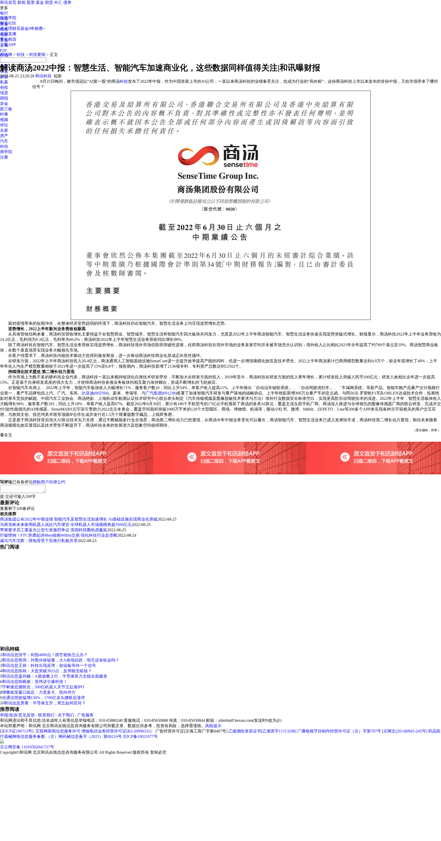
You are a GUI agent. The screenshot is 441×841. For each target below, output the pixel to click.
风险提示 (213, 726)
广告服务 (85, 715)
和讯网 (6, 54)
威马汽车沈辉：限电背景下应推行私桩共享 (39, 540)
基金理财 (8, 28)
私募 (4, 82)
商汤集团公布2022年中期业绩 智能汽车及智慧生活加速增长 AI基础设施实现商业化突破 (78, 519)
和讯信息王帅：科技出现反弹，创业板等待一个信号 (49, 665)
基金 (40, 2)
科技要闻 (37, 54)
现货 (4, 93)
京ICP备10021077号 (140, 736)
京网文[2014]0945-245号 (404, 731)
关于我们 (66, 715)
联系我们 (46, 715)
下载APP (8, 44)
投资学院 (8, 18)
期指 (4, 98)
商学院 (6, 152)
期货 (49, 2)
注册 (4, 157)
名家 (4, 130)
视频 (4, 119)
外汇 (58, 2)
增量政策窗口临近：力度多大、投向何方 (39, 692)
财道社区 (8, 23)
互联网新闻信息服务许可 (57, 731)
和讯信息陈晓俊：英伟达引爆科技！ (34, 681)
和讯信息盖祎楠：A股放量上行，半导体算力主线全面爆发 (54, 676)
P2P (3, 50)
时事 (4, 114)
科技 (4, 146)
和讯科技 (43, 76)
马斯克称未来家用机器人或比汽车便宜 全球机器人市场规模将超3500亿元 (66, 524)
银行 (4, 13)
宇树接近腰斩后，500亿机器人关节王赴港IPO (43, 687)
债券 (67, 2)
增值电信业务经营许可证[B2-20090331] (116, 731)
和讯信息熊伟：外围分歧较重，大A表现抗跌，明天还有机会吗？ (60, 660)
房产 (4, 136)
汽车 (4, 141)
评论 (4, 125)
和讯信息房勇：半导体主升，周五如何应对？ (45, 703)
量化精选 (8, 39)
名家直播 (8, 34)
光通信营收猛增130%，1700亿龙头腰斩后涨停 (43, 697)
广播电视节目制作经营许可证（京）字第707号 (339, 731)
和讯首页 (8, 2)
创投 (4, 87)
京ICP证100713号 (16, 731)
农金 (4, 103)
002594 (101, 393)
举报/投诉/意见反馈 (17, 715)
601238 (169, 393)
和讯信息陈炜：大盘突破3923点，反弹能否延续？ (47, 671)
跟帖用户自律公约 (49, 482)
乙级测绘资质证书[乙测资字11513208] (262, 731)
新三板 (6, 109)
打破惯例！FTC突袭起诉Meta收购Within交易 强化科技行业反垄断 (58, 535)
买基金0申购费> (30, 28)
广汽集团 (153, 393)
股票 (31, 2)
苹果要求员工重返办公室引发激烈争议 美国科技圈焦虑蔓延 (53, 530)
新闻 (21, 2)
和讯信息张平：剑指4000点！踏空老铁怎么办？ (45, 655)
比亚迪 (88, 393)
